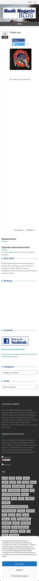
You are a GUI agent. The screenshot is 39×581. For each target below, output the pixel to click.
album (26, 478)
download (6, 486)
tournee (13, 531)
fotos (21, 498)
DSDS (29, 486)
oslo (13, 519)
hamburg (6, 503)
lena (4, 515)
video (5, 535)
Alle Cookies (19, 564)
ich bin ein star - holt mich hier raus (15, 507)
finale (14, 498)
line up (11, 515)
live (19, 515)
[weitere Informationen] (28, 44)
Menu (30, 2)
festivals (6, 498)
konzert (21, 511)
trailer (22, 531)
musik (26, 515)
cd (19, 482)
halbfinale (29, 498)
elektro (25, 490)
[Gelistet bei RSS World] (6, 465)
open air (6, 519)
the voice (6, 527)
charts (25, 482)
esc (32, 490)
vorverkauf (14, 535)
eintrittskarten (14, 490)
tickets (5, 531)
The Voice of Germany (20, 527)
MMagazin (31, 230)
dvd (4, 490)
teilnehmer (25, 523)
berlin (13, 482)
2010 (4, 478)
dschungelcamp (18, 486)
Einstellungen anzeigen (19, 576)
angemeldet (12, 252)
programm (6, 523)
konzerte (30, 511)
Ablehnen (19, 570)
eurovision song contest (11, 494)
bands (5, 482)
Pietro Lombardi (24, 519)
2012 (19, 478)
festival (25, 494)
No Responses (19, 230)
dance (33, 482)
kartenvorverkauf (9, 511)
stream (16, 523)
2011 (12, 478)
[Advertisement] (23, 155)
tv (28, 531)
